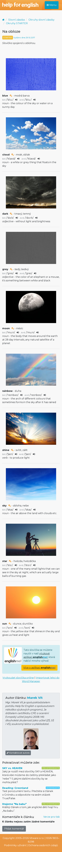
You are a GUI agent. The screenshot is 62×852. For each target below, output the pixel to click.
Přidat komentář (14, 828)
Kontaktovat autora (19, 752)
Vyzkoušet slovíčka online (18, 677)
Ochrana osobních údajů (43, 845)
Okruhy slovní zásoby (41, 19)
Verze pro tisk (51, 816)
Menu (53, 5)
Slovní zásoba (16, 19)
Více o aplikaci (39, 667)
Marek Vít (35, 698)
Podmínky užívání (15, 845)
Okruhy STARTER (17, 23)
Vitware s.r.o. (36, 838)
